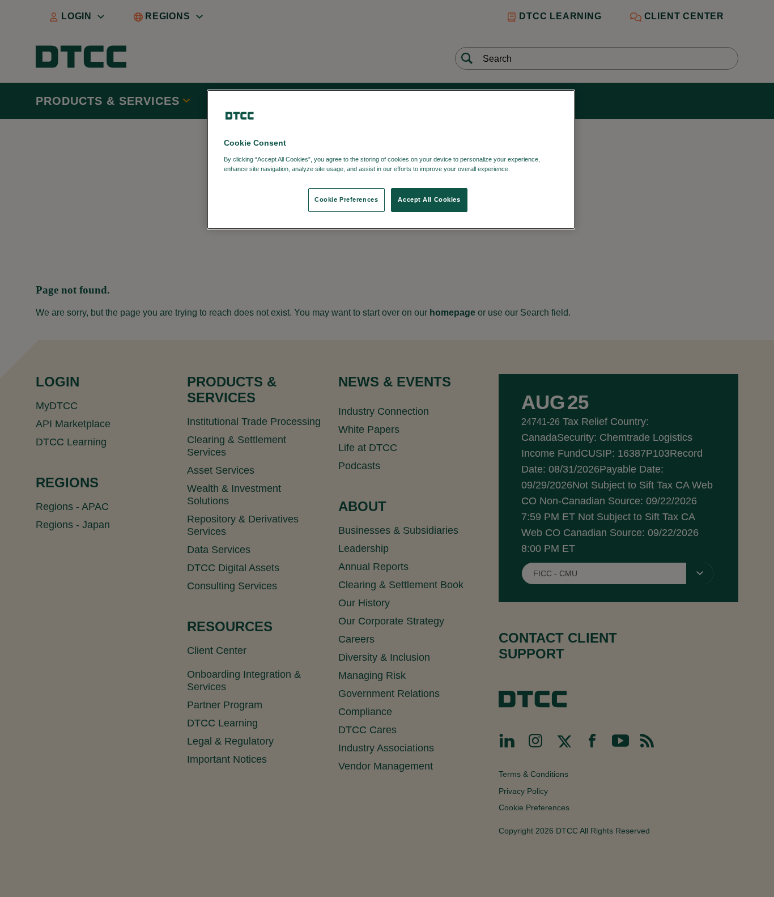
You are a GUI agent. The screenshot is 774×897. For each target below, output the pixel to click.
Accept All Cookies (429, 199)
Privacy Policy (535, 168)
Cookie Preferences (346, 199)
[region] (391, 159)
